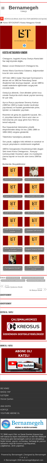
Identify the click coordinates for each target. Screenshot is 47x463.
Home (5, 23)
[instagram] (27, 457)
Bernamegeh (23, 7)
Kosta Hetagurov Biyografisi (33, 278)
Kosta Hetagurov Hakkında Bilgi (13, 280)
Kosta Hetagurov (13, 278)
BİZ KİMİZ (4, 388)
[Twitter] (22, 457)
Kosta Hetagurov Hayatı (36, 280)
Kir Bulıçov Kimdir (36, 289)
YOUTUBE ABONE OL (10, 413)
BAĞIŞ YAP (5, 392)
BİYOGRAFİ (14, 23)
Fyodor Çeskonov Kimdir (14, 286)
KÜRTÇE (4, 410)
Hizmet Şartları (6, 399)
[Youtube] (24, 457)
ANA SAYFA (5, 406)
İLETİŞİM (4, 395)
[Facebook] (20, 457)
